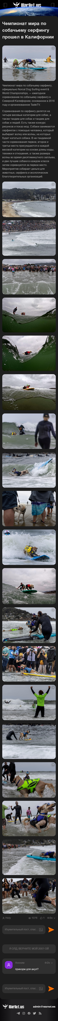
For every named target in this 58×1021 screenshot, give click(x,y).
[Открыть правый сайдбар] (52, 5)
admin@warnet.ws (44, 1007)
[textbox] (23, 929)
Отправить (51, 930)
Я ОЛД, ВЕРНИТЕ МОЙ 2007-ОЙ (29, 949)
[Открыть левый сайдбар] (5, 5)
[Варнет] (16, 1006)
